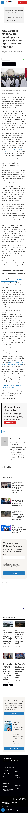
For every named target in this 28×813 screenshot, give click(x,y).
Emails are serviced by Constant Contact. (12, 568)
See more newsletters (10, 709)
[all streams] (26, 810)
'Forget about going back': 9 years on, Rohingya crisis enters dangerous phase (20, 638)
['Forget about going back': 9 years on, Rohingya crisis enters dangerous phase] (20, 624)
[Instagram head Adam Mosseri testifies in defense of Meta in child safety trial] (6, 501)
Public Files (18, 785)
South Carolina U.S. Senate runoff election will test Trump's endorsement (19, 530)
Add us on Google (17, 59)
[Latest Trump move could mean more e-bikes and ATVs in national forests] (6, 514)
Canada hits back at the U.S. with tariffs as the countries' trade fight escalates (8, 638)
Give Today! (10, 422)
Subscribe (14, 573)
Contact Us (6, 773)
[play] (3, 810)
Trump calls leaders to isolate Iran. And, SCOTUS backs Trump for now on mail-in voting (8, 671)
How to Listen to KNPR (19, 778)
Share (4, 59)
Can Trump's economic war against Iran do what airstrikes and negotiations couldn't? (20, 670)
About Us (5, 770)
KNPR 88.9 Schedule (17, 771)
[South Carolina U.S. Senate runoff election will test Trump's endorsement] (6, 528)
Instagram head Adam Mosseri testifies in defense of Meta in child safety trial (18, 502)
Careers (5, 780)
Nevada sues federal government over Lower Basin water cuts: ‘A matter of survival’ (18, 489)
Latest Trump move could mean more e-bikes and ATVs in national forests (18, 517)
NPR (4, 431)
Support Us (6, 783)
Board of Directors (19, 782)
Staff (4, 776)
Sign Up (14, 713)
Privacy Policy (19, 766)
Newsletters (6, 786)
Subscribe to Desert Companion (8, 790)
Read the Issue (14, 748)
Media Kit (17, 788)
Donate (23, 2)
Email (4, 554)
